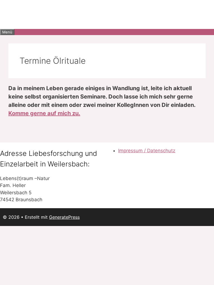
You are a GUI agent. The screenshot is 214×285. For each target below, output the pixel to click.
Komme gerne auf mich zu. (44, 113)
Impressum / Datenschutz (146, 150)
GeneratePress (64, 217)
